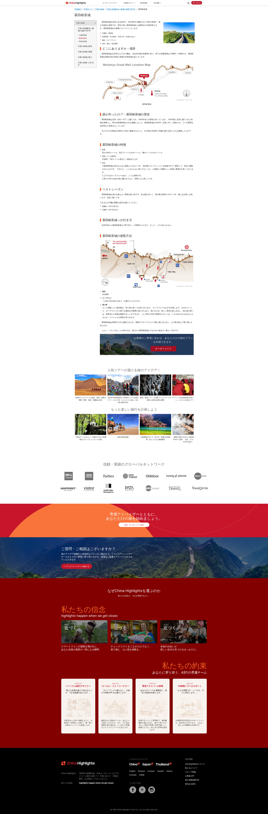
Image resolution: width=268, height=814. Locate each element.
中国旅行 (77, 9)
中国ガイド (88, 9)
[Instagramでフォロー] (151, 793)
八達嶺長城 (83, 35)
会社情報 (156, 3)
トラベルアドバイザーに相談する (76, 566)
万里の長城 (99, 9)
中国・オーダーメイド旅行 (134, 525)
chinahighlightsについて (195, 764)
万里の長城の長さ (85, 57)
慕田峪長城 (83, 38)
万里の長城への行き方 (86, 64)
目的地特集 (143, 3)
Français (151, 771)
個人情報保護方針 (192, 780)
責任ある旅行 (190, 784)
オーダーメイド (163, 348)
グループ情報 (190, 772)
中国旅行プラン (128, 3)
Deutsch (141, 771)
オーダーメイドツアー (109, 3)
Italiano (169, 771)
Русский (132, 775)
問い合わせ (197, 3)
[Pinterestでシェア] (142, 793)
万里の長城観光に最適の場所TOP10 (121, 9)
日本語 (141, 775)
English (132, 771)
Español (160, 771)
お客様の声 (189, 776)
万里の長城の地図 (85, 52)
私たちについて (191, 768)
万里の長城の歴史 (85, 46)
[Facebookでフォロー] (132, 793)
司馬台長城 (83, 41)
